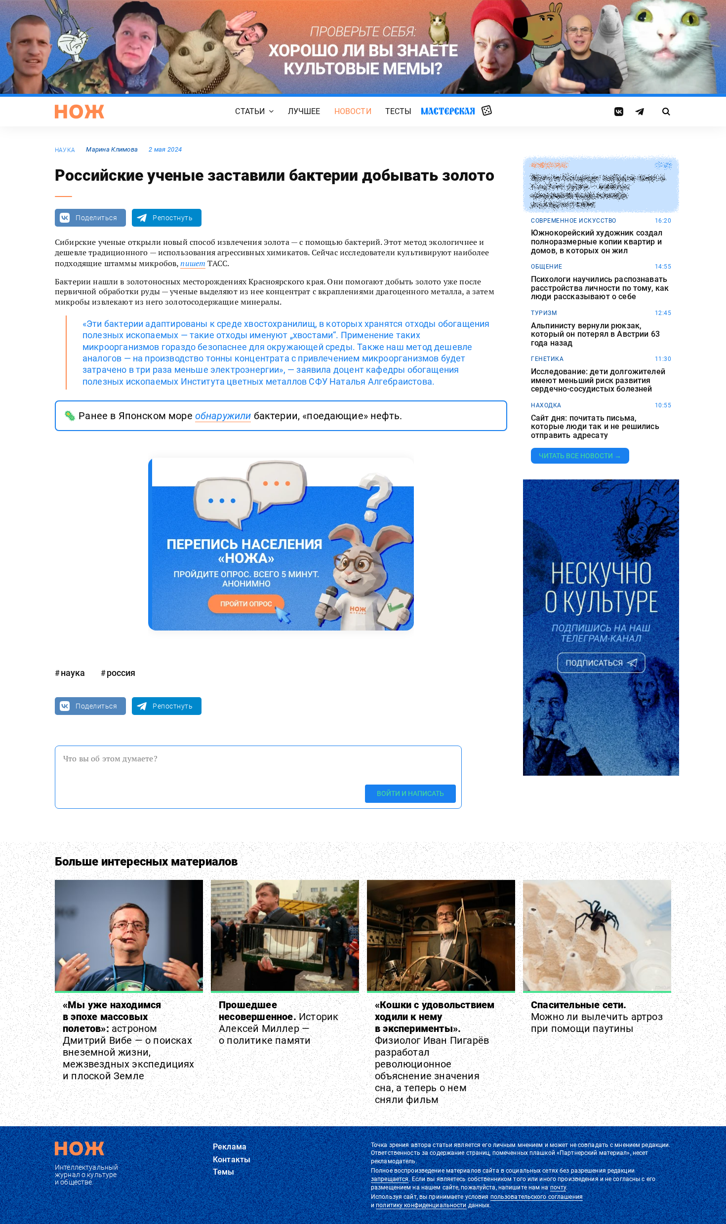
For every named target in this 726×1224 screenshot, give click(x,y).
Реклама (229, 1146)
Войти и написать (410, 793)
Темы (224, 1172)
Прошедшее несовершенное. (278, 1022)
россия (121, 673)
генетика (547, 358)
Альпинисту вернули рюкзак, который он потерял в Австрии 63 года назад (595, 334)
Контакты (231, 1159)
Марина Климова (112, 149)
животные (549, 165)
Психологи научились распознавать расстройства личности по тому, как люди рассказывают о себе (600, 288)
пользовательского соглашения (536, 1196)
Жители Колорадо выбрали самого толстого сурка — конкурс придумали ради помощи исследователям (598, 191)
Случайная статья (487, 111)
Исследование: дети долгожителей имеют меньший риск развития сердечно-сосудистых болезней (598, 380)
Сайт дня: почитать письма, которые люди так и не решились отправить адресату (595, 427)
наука (65, 150)
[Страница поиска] (666, 111)
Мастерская (448, 111)
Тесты (398, 112)
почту (558, 1187)
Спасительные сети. (597, 1016)
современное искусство (573, 220)
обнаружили (223, 416)
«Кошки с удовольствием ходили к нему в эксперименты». (434, 1052)
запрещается (389, 1179)
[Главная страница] (79, 111)
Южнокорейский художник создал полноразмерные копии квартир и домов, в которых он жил (597, 242)
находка (546, 405)
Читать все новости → (580, 456)
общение (547, 266)
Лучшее (304, 112)
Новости (352, 112)
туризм (544, 313)
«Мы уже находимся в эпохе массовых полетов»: (129, 1040)
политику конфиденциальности (421, 1205)
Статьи (250, 112)
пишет (192, 263)
